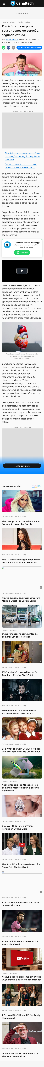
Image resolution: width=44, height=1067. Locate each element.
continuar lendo (22, 466)
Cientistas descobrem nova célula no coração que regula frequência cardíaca (22, 156)
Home (4, 22)
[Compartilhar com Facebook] (8, 48)
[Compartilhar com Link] (13, 48)
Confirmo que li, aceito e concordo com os (22, 53)
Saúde (27, 22)
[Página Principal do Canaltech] (22, 5)
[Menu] (3, 4)
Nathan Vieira (12, 39)
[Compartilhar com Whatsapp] (3, 48)
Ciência (19, 22)
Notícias (12, 22)
